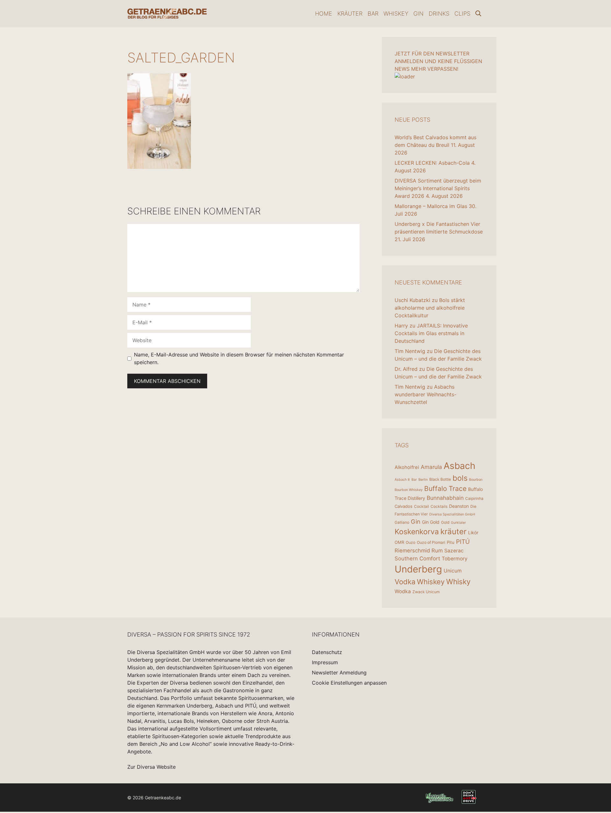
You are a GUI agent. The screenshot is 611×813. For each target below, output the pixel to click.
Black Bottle (440, 479)
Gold (445, 522)
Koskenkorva (417, 531)
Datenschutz (327, 652)
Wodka (403, 591)
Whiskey (395, 13)
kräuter (453, 531)
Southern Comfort (417, 558)
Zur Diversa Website (151, 767)
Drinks (439, 13)
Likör (473, 532)
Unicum (453, 571)
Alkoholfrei (407, 467)
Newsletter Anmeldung (339, 672)
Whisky (458, 581)
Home (323, 13)
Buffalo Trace (445, 489)
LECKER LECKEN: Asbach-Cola (432, 163)
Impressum (325, 662)
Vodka (405, 582)
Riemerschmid (412, 550)
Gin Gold (430, 522)
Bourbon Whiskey (409, 490)
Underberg (418, 569)
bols (460, 478)
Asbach (459, 465)
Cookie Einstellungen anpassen (349, 683)
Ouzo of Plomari (431, 542)
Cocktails (439, 506)
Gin (418, 13)
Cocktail (421, 506)
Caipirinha (474, 498)
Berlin (423, 480)
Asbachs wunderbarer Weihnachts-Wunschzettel (425, 394)
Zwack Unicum (425, 591)
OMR (399, 542)
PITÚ (463, 541)
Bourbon (475, 480)
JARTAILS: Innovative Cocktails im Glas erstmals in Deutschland (431, 333)
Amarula (431, 467)
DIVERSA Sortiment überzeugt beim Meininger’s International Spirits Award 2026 (438, 188)
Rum (437, 550)
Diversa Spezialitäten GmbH (452, 514)
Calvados (403, 506)
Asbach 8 (402, 480)
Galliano (402, 522)
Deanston (459, 506)
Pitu (450, 542)
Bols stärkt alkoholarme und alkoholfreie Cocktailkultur (430, 308)
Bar (373, 13)
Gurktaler (458, 523)
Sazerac (454, 551)
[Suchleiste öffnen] (478, 13)
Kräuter (349, 13)
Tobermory (454, 559)
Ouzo (410, 542)
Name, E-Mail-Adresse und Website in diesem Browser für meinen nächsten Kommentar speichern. (239, 358)
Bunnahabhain (445, 497)
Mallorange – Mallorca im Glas (431, 206)
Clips (462, 13)
